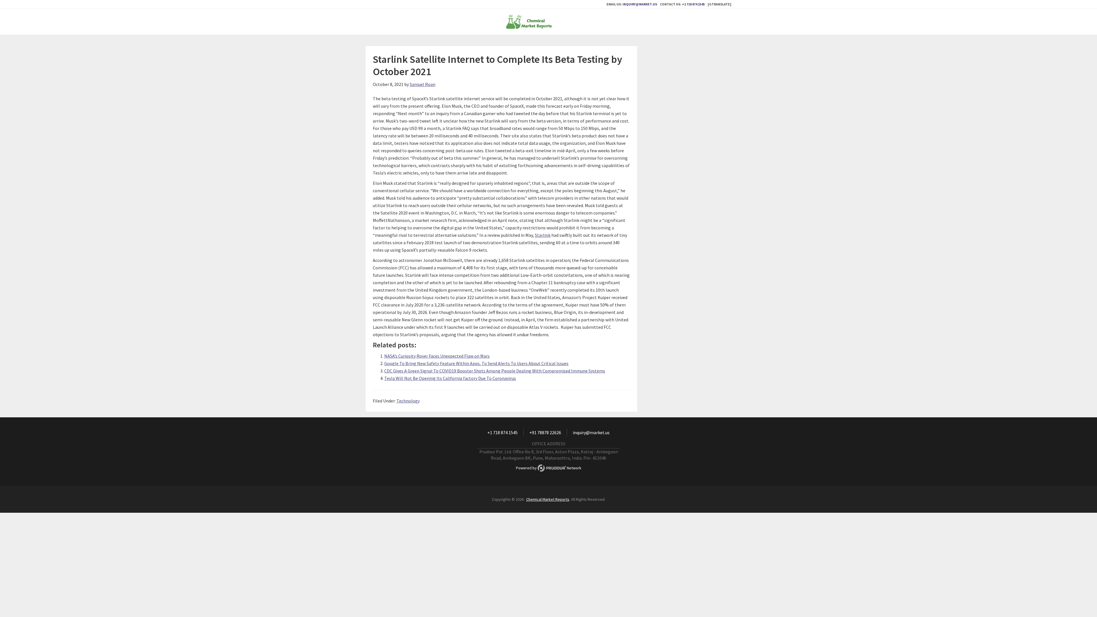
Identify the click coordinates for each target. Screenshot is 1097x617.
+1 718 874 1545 (693, 4)
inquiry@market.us (639, 4)
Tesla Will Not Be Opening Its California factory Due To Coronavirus (450, 378)
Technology (408, 401)
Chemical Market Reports (548, 22)
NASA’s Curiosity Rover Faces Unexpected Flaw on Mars (437, 356)
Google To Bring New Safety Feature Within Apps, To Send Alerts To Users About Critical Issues (476, 363)
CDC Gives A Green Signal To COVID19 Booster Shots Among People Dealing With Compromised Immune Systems (494, 371)
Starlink (542, 235)
